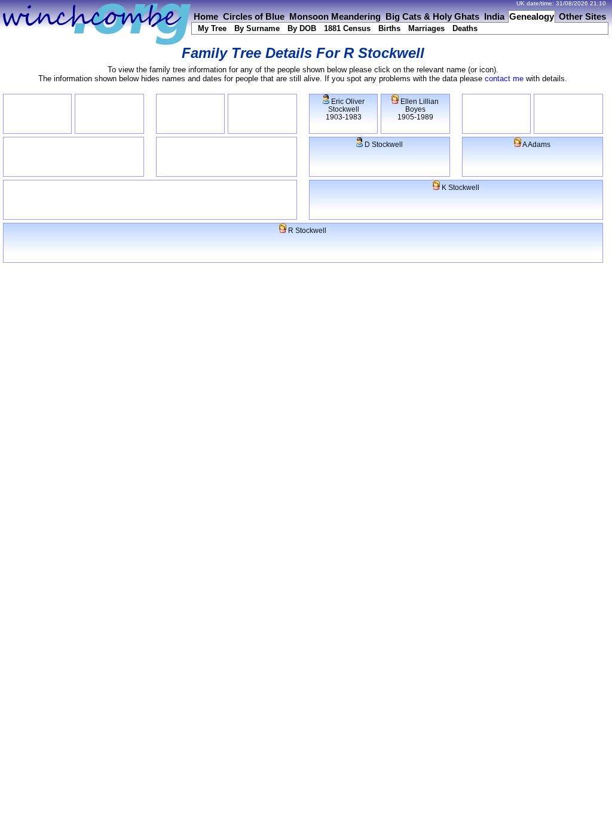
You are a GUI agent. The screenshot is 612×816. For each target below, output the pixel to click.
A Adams (535, 144)
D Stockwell (383, 144)
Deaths (465, 28)
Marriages (426, 28)
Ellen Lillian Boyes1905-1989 (418, 109)
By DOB (301, 28)
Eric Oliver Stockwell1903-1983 (345, 109)
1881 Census (347, 28)
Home (206, 17)
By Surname (257, 28)
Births (389, 28)
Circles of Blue (253, 17)
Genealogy (531, 17)
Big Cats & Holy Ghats (432, 17)
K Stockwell (459, 187)
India (494, 17)
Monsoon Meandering (335, 17)
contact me (504, 78)
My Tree (212, 28)
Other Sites (582, 17)
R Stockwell (306, 230)
